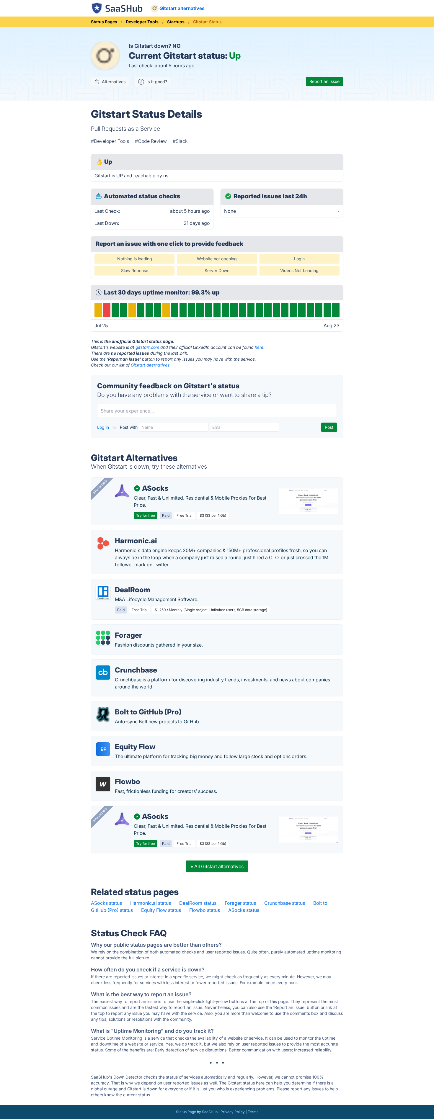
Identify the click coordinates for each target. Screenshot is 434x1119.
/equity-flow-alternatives (123, 740)
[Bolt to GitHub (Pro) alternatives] (103, 714)
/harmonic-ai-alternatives (124, 534)
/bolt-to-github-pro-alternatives (131, 705)
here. (260, 347)
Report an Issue (324, 81)
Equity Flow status (161, 910)
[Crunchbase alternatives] (103, 672)
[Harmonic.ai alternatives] (103, 543)
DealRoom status (197, 903)
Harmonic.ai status (150, 903)
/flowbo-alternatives (118, 775)
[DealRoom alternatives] (103, 592)
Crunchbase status (284, 903)
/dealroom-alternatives (121, 583)
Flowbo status (204, 910)
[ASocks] (122, 491)
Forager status (240, 903)
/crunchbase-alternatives (123, 663)
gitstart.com (147, 347)
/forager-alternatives (118, 628)
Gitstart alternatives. (151, 364)
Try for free (145, 515)
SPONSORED (100, 486)
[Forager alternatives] (103, 638)
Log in (103, 427)
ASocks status (106, 903)
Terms (253, 1112)
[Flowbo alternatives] (103, 784)
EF (103, 749)
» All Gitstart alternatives (217, 866)
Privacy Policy (233, 1112)
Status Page (186, 1112)
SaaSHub (210, 1112)
